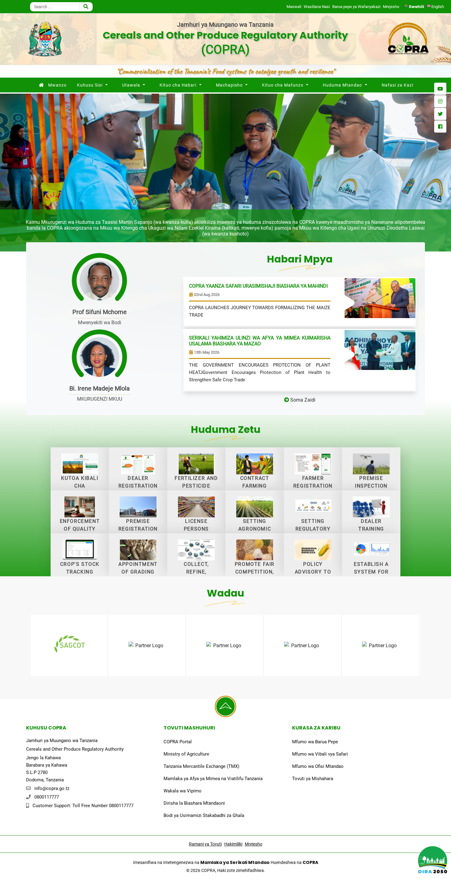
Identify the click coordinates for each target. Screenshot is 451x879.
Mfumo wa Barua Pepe (315, 742)
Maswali (294, 6)
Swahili (416, 6)
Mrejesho (391, 6)
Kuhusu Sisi (89, 85)
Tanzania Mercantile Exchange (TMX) (201, 766)
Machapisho (229, 85)
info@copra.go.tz (51, 788)
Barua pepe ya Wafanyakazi (356, 6)
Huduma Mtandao (342, 85)
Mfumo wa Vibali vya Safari (320, 754)
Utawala (131, 85)
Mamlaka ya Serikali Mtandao (235, 862)
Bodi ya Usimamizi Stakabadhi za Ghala (204, 815)
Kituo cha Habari (178, 85)
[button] (9, 172)
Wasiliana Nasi (317, 6)
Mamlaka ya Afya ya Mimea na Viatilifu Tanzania (213, 778)
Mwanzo (57, 85)
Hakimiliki (233, 844)
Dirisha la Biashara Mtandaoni (194, 803)
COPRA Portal (178, 742)
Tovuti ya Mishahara (312, 778)
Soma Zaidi (302, 400)
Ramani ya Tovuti (205, 844)
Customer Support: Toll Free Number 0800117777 (83, 805)
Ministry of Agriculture (186, 754)
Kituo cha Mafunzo (282, 85)
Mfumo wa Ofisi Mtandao (318, 766)
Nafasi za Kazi (397, 85)
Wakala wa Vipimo (183, 791)
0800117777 (46, 797)
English (437, 6)
